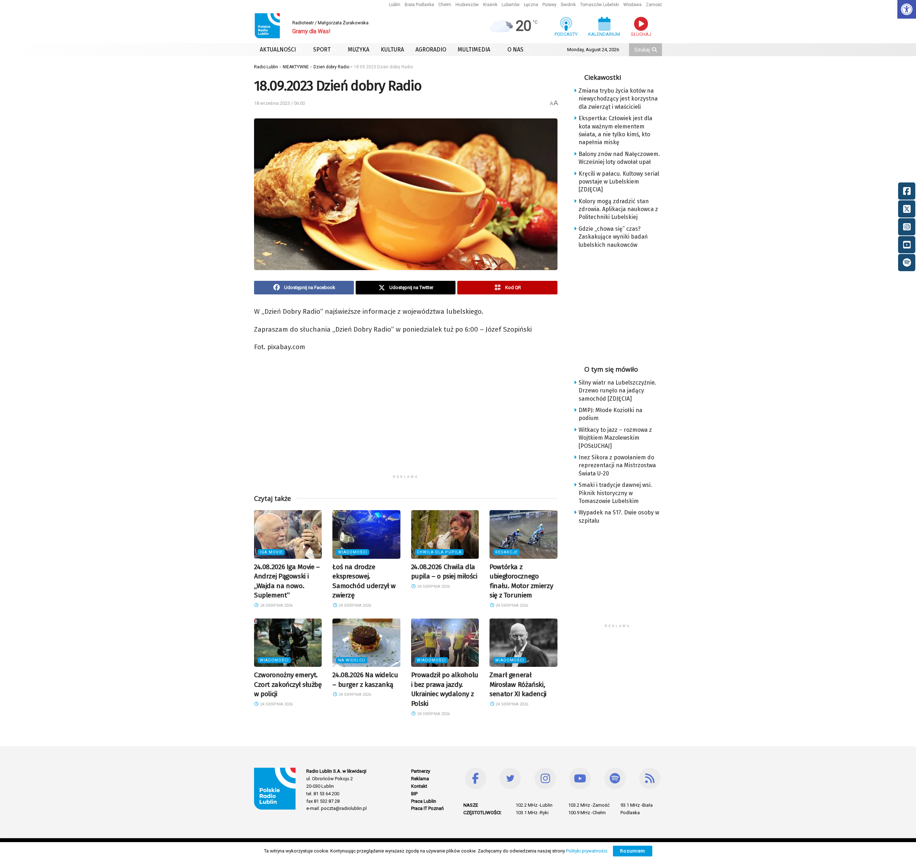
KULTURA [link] (392, 49)
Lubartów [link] (511, 4)
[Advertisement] (405, 421)
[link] (906, 9)
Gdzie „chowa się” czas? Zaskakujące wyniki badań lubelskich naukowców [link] (613, 236)
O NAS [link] (515, 49)
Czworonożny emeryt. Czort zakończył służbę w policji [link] (288, 684)
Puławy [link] (549, 4)
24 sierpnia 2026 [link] (276, 605)
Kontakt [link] (419, 786)
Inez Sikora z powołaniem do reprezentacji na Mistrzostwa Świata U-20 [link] (617, 465)
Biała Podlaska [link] (419, 4)
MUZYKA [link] (358, 49)
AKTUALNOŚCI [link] (278, 49)
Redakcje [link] (506, 552)
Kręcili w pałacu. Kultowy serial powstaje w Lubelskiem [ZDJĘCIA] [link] (619, 181)
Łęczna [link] (531, 4)
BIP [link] (414, 793)
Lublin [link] (394, 4)
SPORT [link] (322, 49)
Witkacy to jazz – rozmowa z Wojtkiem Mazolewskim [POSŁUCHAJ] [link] (615, 437)
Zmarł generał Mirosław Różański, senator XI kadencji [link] (517, 684)
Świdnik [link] (568, 4)
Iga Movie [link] (271, 552)
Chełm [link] (444, 4)
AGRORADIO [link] (430, 49)
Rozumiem (632, 851)
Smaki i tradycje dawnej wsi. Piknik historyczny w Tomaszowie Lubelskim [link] (615, 493)
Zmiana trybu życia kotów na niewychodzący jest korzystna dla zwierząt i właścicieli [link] (618, 98)
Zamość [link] (654, 4)
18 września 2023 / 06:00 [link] (279, 103)
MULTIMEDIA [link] (474, 49)
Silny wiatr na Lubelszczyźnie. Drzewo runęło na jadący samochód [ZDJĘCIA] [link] (617, 390)
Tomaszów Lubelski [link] (599, 4)
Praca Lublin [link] (423, 801)
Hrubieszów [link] (467, 4)
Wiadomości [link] (352, 552)
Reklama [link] (420, 778)
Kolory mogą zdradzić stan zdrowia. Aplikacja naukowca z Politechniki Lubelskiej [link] (618, 209)
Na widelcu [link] (351, 660)
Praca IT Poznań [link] (427, 808)
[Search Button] (655, 49)
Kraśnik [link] (490, 4)
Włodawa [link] (632, 4)
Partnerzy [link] (420, 771)
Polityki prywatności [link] (586, 851)
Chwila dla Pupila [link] (439, 552)
